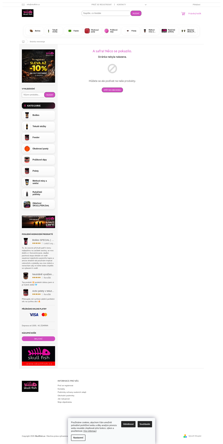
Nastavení (78, 438)
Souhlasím (145, 424)
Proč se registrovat (102, 5)
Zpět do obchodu (112, 90)
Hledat (136, 13)
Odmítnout (128, 424)
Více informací (89, 431)
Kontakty (121, 5)
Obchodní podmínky (66, 395)
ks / (38, 339)
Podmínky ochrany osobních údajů (72, 392)
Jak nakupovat (64, 399)
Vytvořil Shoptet (195, 436)
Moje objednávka (65, 402)
